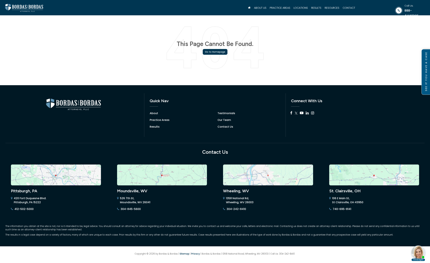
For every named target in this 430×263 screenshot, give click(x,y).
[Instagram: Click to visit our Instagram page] (312, 113)
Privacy (195, 253)
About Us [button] (260, 8)
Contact (349, 8)
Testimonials (226, 113)
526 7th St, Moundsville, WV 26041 (135, 200)
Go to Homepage (215, 52)
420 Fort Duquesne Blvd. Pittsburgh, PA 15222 (30, 200)
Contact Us (225, 127)
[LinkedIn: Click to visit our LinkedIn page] (307, 113)
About (154, 113)
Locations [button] (301, 8)
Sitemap (184, 253)
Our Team (224, 120)
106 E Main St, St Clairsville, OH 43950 (347, 200)
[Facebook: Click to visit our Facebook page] (291, 113)
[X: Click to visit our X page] (296, 113)
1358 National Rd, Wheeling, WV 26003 (239, 200)
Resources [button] (332, 8)
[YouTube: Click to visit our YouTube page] (301, 113)
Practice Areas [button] (280, 8)
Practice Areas (159, 120)
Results (316, 8)
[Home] (249, 8)
